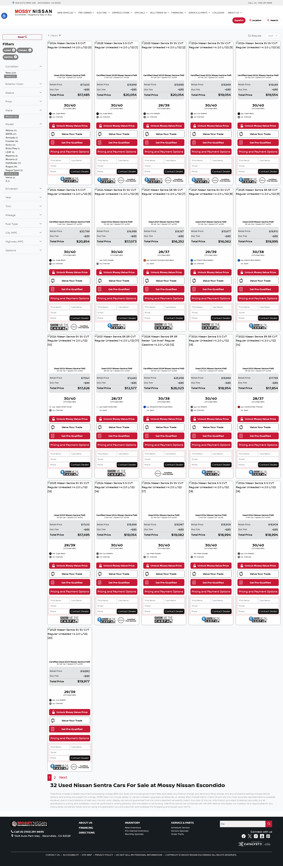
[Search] (268, 824)
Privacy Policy (104, 854)
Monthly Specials (134, 834)
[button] (4, 16)
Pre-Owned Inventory (137, 830)
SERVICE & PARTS (182, 822)
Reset (21, 37)
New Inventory (133, 827)
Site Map (87, 854)
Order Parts (177, 834)
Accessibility (71, 854)
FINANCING (86, 827)
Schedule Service (180, 827)
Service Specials (180, 830)
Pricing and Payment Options (70, 151)
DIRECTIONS (87, 832)
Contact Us (53, 854)
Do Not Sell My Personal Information (139, 854)
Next (63, 777)
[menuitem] (23, 73)
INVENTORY (132, 822)
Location (256, 20)
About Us (85, 822)
